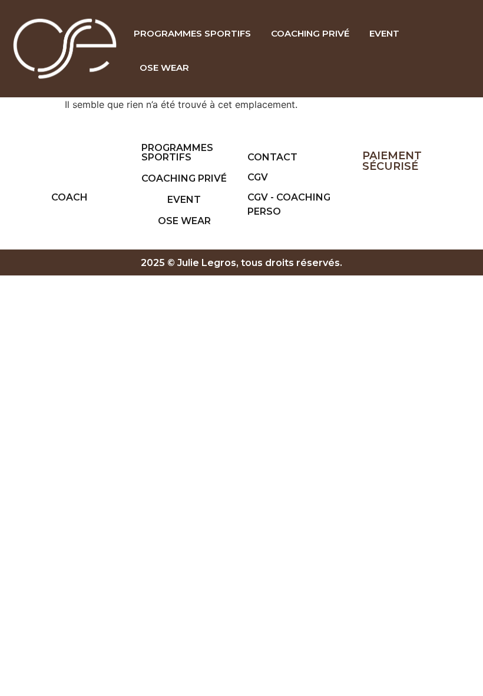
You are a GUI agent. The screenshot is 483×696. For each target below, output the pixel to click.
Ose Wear (164, 67)
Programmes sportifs (192, 33)
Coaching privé (310, 33)
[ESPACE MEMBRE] (457, 50)
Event (384, 33)
